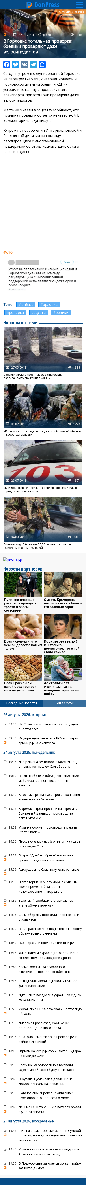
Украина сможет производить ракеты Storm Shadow (43, 829)
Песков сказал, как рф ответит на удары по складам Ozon (43, 843)
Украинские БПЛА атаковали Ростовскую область (43, 1010)
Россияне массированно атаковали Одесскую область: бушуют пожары (43, 1066)
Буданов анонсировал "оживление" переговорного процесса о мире (43, 1094)
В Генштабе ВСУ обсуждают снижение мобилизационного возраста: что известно (43, 780)
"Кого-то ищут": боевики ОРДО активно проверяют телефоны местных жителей (43, 523)
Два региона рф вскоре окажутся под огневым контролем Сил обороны (43, 763)
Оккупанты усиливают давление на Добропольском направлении (43, 1080)
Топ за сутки (64, 703)
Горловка (49, 304)
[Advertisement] (43, 202)
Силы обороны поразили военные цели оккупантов (43, 916)
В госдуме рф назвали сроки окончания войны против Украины (43, 796)
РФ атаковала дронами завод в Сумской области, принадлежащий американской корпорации (43, 1135)
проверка (15, 312)
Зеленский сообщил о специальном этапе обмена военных (43, 902)
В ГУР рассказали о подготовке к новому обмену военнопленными (43, 930)
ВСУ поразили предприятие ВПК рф (43, 942)
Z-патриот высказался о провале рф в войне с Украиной (43, 1038)
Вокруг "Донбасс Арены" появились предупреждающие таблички (43, 857)
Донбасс (26, 304)
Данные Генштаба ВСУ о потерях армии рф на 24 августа (43, 1108)
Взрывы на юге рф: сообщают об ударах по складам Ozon (43, 1052)
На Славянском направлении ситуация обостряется (43, 726)
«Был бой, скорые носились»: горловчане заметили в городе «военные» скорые (43, 466)
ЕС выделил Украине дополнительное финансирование (43, 982)
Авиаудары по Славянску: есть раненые (43, 870)
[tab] (21, 703)
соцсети (39, 312)
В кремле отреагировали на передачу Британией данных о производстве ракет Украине (43, 813)
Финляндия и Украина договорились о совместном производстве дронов (43, 954)
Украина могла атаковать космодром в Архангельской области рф (43, 1151)
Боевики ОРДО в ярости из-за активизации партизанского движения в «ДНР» (43, 353)
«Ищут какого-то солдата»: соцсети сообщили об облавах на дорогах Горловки (43, 410)
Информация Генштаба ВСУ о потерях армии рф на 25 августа (43, 740)
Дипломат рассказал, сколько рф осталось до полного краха (43, 1024)
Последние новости (21, 703)
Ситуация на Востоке (71, 11)
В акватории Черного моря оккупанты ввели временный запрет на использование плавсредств (43, 886)
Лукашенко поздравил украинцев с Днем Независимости (43, 996)
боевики (61, 312)
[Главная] (29, 5)
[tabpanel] (43, 941)
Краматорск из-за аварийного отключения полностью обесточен (43, 968)
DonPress (47, 4)
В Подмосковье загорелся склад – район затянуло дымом (43, 1165)
